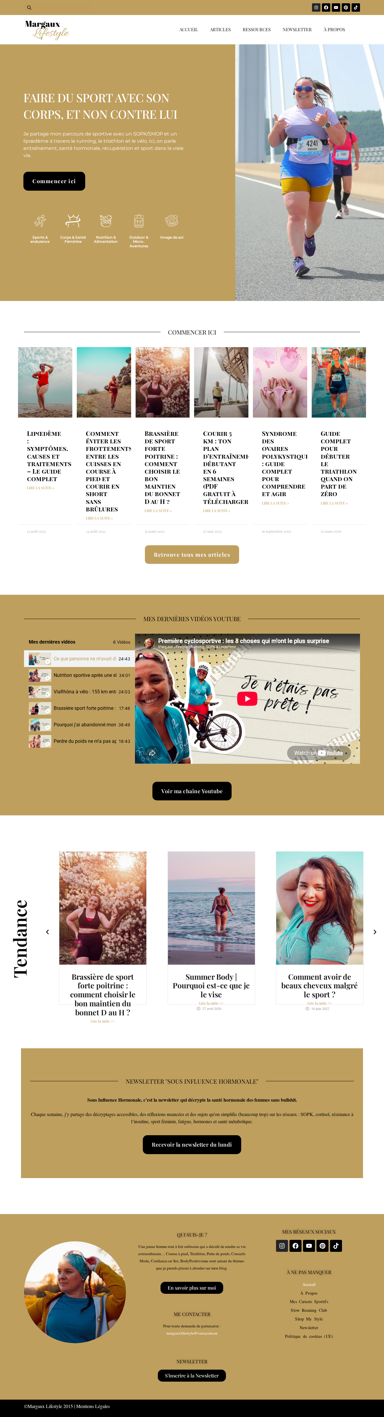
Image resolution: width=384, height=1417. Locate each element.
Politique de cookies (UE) (309, 1336)
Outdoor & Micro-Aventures (138, 241)
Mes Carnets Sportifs (309, 1301)
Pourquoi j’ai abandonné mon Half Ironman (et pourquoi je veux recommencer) (85, 725)
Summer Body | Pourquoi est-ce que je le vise (211, 985)
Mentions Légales (93, 1406)
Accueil (188, 29)
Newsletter (297, 29)
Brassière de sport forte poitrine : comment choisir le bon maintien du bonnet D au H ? (162, 467)
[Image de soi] (171, 220)
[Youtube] (336, 7)
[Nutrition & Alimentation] (105, 220)
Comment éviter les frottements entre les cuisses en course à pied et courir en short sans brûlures (109, 471)
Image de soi (171, 237)
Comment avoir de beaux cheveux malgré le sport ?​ (319, 985)
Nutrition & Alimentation (106, 239)
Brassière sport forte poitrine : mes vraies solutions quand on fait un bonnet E (85, 708)
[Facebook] (326, 7)
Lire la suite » (40, 487)
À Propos (308, 1293)
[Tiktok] (356, 7)
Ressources (257, 29)
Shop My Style (309, 1319)
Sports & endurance (40, 239)
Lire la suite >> (103, 1021)
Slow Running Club (309, 1310)
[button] (47, 932)
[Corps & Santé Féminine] (72, 220)
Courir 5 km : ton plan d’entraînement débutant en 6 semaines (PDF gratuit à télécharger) (230, 467)
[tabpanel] (247, 699)
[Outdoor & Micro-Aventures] (138, 220)
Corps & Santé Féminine (73, 239)
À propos (334, 29)
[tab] (79, 658)
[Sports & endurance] (39, 220)
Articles (220, 29)
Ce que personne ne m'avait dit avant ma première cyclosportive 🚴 (85, 659)
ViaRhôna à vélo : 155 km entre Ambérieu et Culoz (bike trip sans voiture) (85, 692)
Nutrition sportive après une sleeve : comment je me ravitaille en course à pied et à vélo (85, 675)
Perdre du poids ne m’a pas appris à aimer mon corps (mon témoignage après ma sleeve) (85, 741)
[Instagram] (316, 7)
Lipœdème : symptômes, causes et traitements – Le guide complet (49, 456)
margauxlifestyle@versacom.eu (192, 1333)
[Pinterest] (346, 7)
